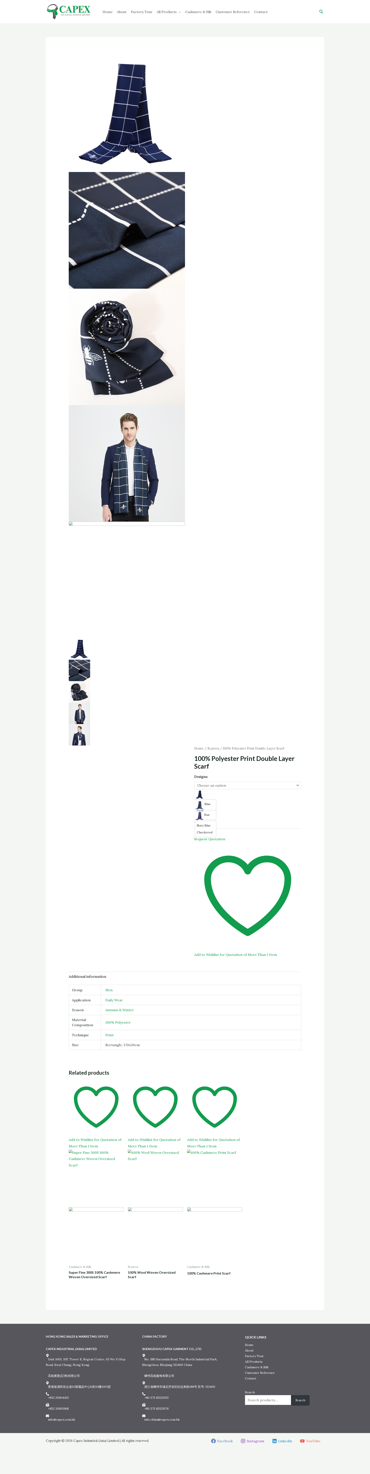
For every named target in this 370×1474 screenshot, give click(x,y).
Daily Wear (114, 1000)
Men (109, 990)
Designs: (201, 776)
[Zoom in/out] (3, 1463)
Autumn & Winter (119, 1010)
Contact (261, 12)
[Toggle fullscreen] (10, 1463)
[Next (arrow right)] (10, 1471)
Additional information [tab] (87, 976)
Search (250, 1392)
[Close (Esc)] (25, 1463)
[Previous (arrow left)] (3, 1471)
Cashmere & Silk (198, 12)
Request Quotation (209, 839)
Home (108, 12)
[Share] (18, 1463)
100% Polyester (118, 1022)
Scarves (213, 748)
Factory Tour (141, 12)
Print (109, 1035)
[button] (321, 11)
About (122, 12)
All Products (167, 12)
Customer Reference (233, 12)
